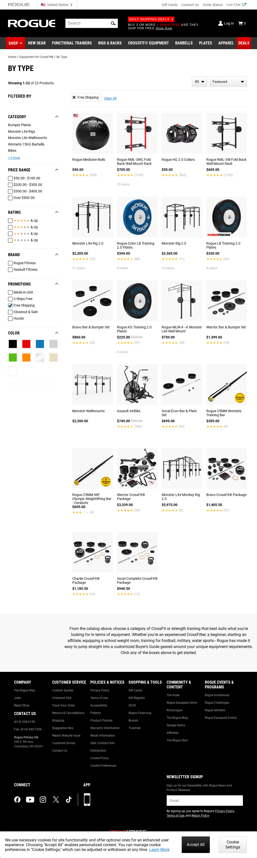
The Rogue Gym (177, 740)
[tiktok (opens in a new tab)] (68, 799)
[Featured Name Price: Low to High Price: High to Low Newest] (228, 81)
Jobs (17, 698)
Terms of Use (99, 698)
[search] (91, 23)
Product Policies (101, 720)
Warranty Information (105, 728)
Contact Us (190, 5)
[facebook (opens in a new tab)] (17, 799)
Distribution (98, 750)
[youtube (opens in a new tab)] (30, 799)
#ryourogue (174, 710)
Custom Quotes (62, 690)
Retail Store (21, 705)
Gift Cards (169, 5)
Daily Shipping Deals (149, 19)
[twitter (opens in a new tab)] (56, 799)
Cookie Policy (99, 758)
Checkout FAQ (61, 698)
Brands (133, 720)
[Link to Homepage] (31, 23)
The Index (173, 695)
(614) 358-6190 (24, 722)
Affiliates (172, 733)
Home (12, 57)
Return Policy (200, 815)
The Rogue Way (24, 690)
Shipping (58, 720)
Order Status (213, 5)
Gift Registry (136, 698)
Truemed (134, 728)
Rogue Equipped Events (221, 718)
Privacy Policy (99, 690)
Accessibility (98, 705)
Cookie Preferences (103, 765)
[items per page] (199, 81)
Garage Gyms (176, 725)
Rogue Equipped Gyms (182, 702)
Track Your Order (63, 705)
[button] (113, 23)
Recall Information (102, 735)
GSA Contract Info (102, 743)
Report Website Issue (66, 735)
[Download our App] (87, 799)
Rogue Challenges (217, 702)
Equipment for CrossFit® (36, 57)
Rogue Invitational (217, 695)
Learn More (159, 849)
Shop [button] (13, 43)
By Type (61, 57)
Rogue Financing (139, 713)
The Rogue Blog (177, 718)
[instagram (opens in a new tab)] (43, 799)
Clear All (110, 98)
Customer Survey (63, 743)
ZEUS (132, 705)
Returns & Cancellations (68, 713)
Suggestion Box (62, 728)
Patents (95, 713)
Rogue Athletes (215, 710)
